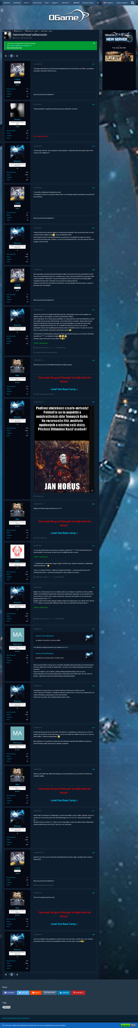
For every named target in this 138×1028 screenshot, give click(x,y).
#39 (93, 893)
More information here (14, 48)
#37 (93, 811)
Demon (17, 38)
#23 (93, 146)
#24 (93, 188)
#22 (93, 104)
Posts (8, 96)
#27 (93, 310)
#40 (93, 934)
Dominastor (52, 347)
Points (8, 91)
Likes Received (11, 89)
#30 (93, 504)
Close (133, 1025)
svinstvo (7, 1007)
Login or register (122, 3)
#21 (93, 64)
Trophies (9, 94)
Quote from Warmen (45, 636)
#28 (93, 360)
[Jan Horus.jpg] (64, 449)
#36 (93, 769)
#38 (93, 853)
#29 (93, 402)
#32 (93, 587)
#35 (93, 727)
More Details (125, 1025)
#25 (93, 228)
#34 (93, 686)
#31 (93, 546)
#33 (93, 629)
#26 (93, 270)
